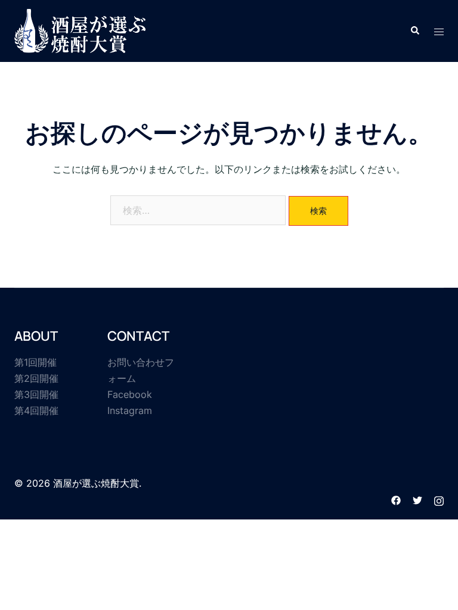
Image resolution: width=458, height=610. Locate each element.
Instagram (129, 410)
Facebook (129, 394)
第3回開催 (36, 394)
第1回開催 (35, 362)
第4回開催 (36, 410)
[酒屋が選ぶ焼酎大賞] (80, 30)
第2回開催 (36, 378)
